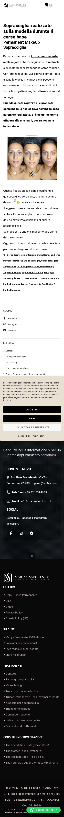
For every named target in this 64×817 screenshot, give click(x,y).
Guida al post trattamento (22, 726)
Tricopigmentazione (18, 708)
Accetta (32, 409)
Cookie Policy (24, 436)
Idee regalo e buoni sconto (22, 649)
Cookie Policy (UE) (17, 618)
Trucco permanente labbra (18, 368)
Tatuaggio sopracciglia (16, 357)
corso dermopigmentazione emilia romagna (30, 255)
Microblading (47, 267)
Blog (8, 600)
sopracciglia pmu (12, 272)
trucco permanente (27, 278)
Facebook (52, 62)
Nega (32, 418)
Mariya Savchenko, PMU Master (25, 637)
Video (9, 606)
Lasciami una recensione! (21, 643)
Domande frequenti (18, 714)
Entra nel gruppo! (16, 654)
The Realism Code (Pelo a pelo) (25, 756)
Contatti (9, 351)
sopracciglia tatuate (32, 272)
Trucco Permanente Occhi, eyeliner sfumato (26, 374)
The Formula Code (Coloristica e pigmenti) (32, 762)
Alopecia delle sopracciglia (22, 702)
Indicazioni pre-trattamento (23, 720)
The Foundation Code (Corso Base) (27, 745)
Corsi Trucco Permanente (21, 595)
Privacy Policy (38, 436)
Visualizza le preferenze (32, 427)
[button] (43, 810)
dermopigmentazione (28, 267)
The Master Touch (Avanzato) (24, 751)
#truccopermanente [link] (44, 56)
